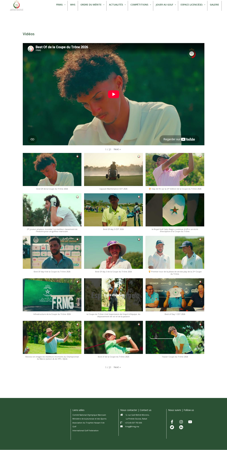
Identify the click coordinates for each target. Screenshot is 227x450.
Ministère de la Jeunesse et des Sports (89, 418)
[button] (117, 149)
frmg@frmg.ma (132, 426)
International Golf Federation (85, 430)
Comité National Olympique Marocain (89, 415)
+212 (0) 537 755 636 (133, 422)
